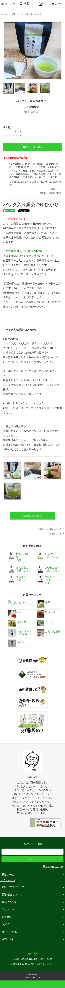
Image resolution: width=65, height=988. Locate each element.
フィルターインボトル (24, 633)
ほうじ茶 (50, 612)
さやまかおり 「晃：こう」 (52, 569)
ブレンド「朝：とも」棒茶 (52, 580)
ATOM (49, 959)
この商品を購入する (32, 515)
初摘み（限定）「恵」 (18, 557)
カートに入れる (34, 146)
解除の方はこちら (53, 866)
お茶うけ (21, 621)
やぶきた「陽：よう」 (23, 579)
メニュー (9, 3)
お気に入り (34, 112)
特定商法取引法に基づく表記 (22, 964)
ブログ (16, 959)
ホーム (4, 14)
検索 (26, 3)
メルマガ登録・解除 (29, 959)
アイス (49, 621)
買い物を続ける (55, 534)
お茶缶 (20, 641)
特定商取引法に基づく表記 (51, 193)
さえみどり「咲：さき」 (23, 569)
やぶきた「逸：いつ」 (52, 555)
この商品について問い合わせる (49, 529)
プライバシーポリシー (45, 964)
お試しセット (19, 602)
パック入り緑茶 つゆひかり (31, 14)
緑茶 (13, 14)
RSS (42, 959)
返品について (56, 189)
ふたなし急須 (53, 631)
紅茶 (19, 612)
